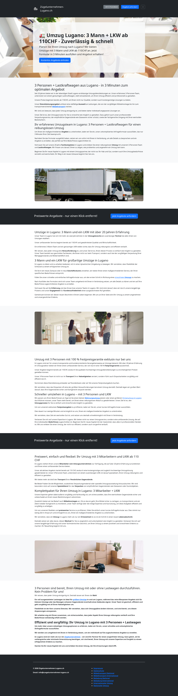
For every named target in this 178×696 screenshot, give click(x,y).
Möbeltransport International (106, 676)
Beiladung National (102, 678)
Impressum (98, 668)
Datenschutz (99, 671)
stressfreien (123, 277)
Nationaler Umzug (101, 686)
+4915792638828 (111, 7)
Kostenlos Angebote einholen (55, 60)
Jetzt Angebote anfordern (124, 216)
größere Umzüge (80, 599)
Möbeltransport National (104, 673)
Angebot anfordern (130, 7)
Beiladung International (104, 681)
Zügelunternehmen (72, 637)
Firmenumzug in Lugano (132, 398)
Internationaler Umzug (103, 683)
